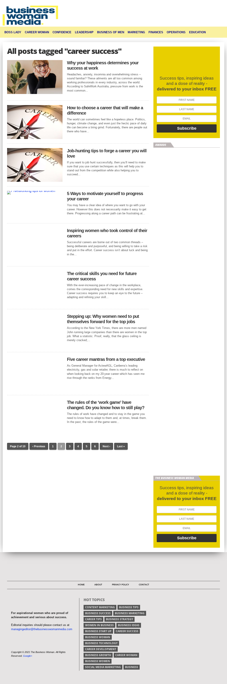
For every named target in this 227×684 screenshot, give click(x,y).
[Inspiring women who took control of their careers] (35, 260)
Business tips (129, 607)
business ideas (128, 625)
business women (97, 661)
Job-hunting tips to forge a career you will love (107, 153)
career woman (126, 655)
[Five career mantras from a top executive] (35, 389)
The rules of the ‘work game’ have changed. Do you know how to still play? (105, 405)
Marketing (136, 32)
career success (127, 631)
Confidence (62, 32)
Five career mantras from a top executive (106, 359)
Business (131, 667)
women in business (99, 625)
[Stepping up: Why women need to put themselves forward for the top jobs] (35, 346)
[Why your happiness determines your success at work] (35, 93)
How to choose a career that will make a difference (105, 110)
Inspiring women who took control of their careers (107, 233)
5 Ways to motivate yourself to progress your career (105, 196)
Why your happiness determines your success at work (103, 65)
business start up (98, 631)
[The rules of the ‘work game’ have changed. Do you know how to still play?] (35, 432)
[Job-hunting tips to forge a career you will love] (35, 180)
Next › (106, 446)
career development (100, 649)
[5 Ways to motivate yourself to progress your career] (31, 191)
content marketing (100, 607)
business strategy (119, 619)
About (98, 584)
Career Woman (37, 32)
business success (98, 613)
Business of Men (110, 32)
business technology (101, 643)
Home (81, 584)
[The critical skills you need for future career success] (35, 303)
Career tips (93, 619)
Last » (121, 446)
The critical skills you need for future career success (102, 276)
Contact (144, 584)
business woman (97, 637)
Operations (176, 32)
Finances (156, 32)
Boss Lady (12, 32)
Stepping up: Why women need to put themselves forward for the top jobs (103, 319)
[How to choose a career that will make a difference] (35, 138)
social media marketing (103, 667)
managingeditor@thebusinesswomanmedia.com (41, 629)
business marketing (130, 613)
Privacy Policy (120, 584)
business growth (98, 655)
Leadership (84, 32)
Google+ (27, 656)
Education (197, 32)
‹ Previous (38, 446)
